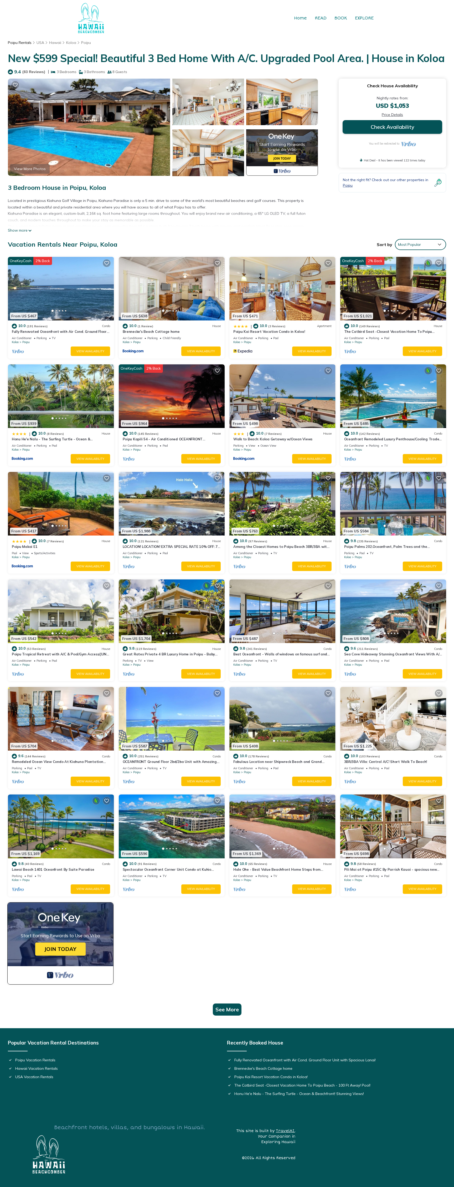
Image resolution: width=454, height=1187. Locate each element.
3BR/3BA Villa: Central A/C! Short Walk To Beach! (385, 762)
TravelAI (285, 1131)
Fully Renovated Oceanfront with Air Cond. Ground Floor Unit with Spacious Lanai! (305, 1060)
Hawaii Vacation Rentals (36, 1068)
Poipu (86, 42)
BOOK (340, 18)
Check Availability (392, 127)
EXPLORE (364, 18)
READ (321, 18)
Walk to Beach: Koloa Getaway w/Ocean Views (272, 439)
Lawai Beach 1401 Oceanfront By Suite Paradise (53, 869)
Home (300, 18)
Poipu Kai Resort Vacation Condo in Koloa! (269, 331)
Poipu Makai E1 (24, 546)
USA (40, 42)
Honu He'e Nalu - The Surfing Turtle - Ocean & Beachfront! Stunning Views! (299, 1093)
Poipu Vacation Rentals (35, 1060)
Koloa (71, 42)
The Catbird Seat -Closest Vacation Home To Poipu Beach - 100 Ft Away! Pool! (302, 1085)
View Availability (90, 351)
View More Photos (30, 168)
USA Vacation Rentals (34, 1076)
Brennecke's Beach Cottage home (151, 331)
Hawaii (55, 42)
